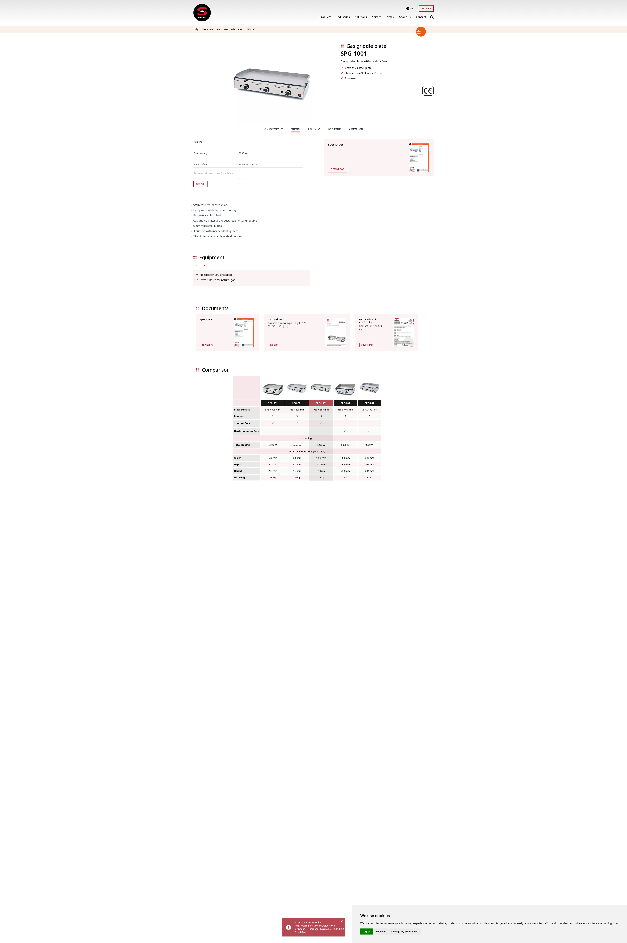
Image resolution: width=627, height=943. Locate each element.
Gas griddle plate (366, 46)
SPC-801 (369, 403)
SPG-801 (297, 403)
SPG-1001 (321, 403)
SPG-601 (272, 403)
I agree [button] (366, 931)
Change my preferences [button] (404, 931)
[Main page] (202, 12)
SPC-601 (345, 403)
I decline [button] (381, 931)
